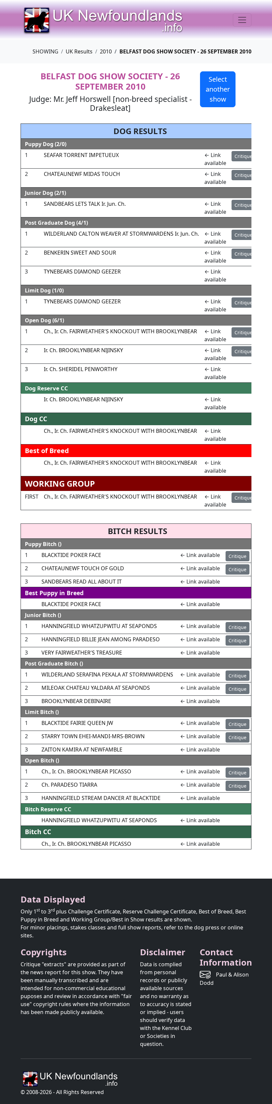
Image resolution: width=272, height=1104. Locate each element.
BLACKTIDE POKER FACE (71, 555)
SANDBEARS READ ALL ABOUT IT (81, 581)
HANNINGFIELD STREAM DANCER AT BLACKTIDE (101, 798)
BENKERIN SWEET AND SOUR (80, 252)
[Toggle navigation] (242, 20)
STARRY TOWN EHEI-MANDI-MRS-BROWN (93, 736)
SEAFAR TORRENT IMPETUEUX (81, 155)
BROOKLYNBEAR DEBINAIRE (76, 701)
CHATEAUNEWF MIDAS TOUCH (82, 174)
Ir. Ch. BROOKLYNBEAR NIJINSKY (83, 350)
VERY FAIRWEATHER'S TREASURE (81, 652)
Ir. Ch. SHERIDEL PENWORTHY (80, 369)
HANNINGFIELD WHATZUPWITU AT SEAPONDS (99, 626)
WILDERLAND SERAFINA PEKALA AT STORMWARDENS (107, 674)
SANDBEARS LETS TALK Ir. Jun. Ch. (85, 203)
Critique (243, 156)
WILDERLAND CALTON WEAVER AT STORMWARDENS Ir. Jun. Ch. (121, 233)
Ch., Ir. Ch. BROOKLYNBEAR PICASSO (86, 771)
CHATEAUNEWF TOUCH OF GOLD (82, 568)
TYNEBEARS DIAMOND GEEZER (82, 271)
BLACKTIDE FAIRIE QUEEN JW (77, 723)
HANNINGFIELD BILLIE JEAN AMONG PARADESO (100, 639)
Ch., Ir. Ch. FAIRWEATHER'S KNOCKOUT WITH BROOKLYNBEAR (120, 331)
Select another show (218, 89)
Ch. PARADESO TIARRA (69, 784)
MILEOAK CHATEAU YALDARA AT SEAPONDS (95, 687)
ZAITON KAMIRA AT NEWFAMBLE (81, 749)
